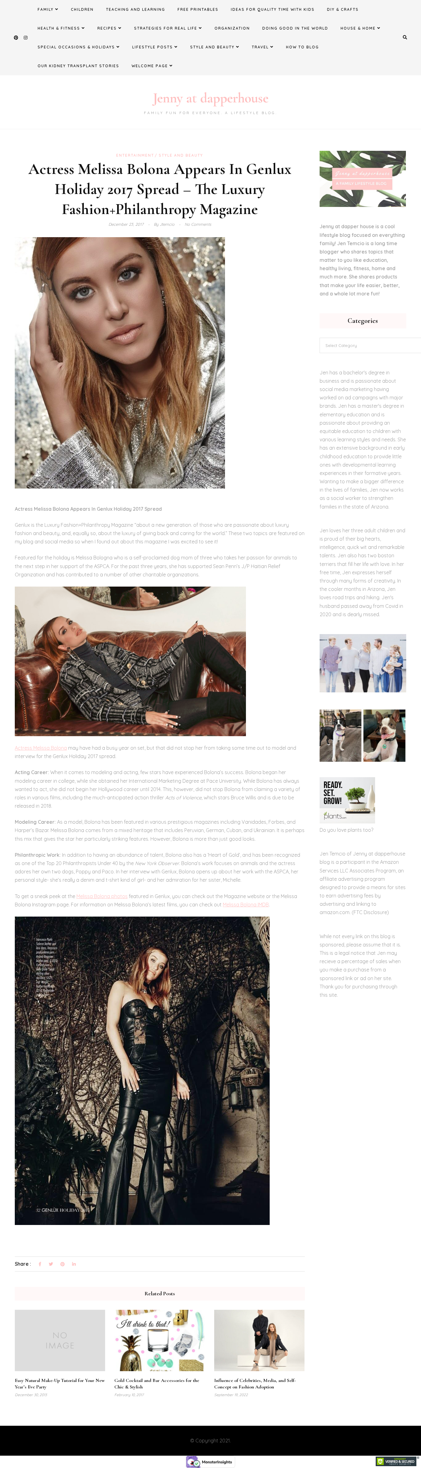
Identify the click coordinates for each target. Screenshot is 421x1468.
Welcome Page (150, 66)
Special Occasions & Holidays (76, 47)
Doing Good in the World (295, 28)
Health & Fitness (59, 28)
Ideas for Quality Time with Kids (273, 9)
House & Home (358, 28)
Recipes (107, 28)
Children (82, 9)
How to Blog (302, 47)
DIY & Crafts (343, 9)
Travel (260, 47)
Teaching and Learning (135, 9)
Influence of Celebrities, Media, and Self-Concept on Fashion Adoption (255, 1383)
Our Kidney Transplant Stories (78, 66)
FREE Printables (198, 9)
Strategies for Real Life (165, 28)
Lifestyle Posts (152, 47)
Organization (232, 28)
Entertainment (135, 155)
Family (46, 9)
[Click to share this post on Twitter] (51, 1264)
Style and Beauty (212, 47)
